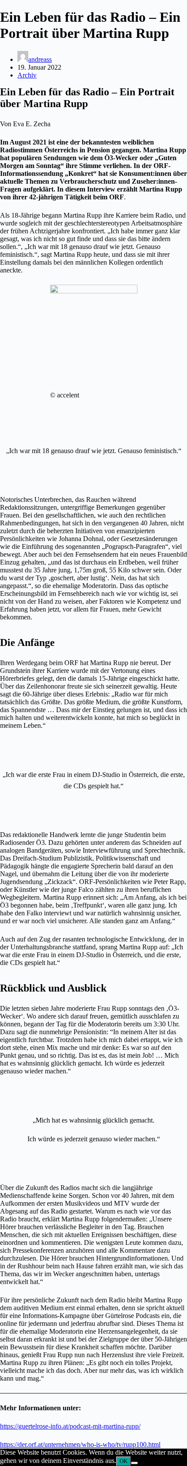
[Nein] (134, 1463)
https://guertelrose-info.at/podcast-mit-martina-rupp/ (70, 1426)
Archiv (27, 75)
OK (123, 1461)
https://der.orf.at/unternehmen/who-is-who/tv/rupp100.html (80, 1444)
